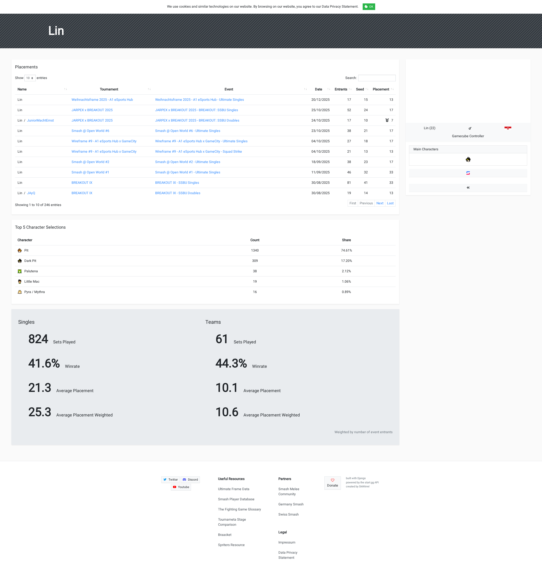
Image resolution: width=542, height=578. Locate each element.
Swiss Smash (288, 514)
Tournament (109, 89)
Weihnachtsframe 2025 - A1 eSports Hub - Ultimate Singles (199, 99)
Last (390, 203)
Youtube (183, 487)
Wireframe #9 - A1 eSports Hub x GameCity (104, 141)
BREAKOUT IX (82, 182)
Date (318, 89)
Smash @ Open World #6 (90, 130)
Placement (381, 89)
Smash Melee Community (288, 492)
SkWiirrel (364, 486)
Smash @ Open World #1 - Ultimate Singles (187, 172)
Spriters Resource (231, 545)
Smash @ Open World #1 (90, 172)
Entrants (341, 89)
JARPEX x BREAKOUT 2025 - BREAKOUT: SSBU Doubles (197, 120)
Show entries (31, 77)
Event (229, 89)
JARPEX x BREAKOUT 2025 (92, 110)
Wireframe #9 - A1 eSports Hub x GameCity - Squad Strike (198, 151)
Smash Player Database (236, 499)
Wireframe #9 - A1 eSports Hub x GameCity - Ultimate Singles (201, 141)
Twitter (173, 479)
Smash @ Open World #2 (90, 162)
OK (371, 6)
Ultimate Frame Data (233, 489)
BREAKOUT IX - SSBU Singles (177, 182)
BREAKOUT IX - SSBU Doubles (177, 193)
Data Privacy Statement (287, 555)
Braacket (224, 534)
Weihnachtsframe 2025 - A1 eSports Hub (102, 99)
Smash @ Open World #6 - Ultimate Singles (187, 130)
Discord (193, 479)
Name (22, 89)
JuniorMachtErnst (40, 120)
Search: (351, 77)
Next (379, 203)
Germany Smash (291, 504)
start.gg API (372, 482)
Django (361, 478)
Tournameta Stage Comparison (232, 522)
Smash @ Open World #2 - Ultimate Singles (187, 162)
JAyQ (31, 193)
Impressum (286, 542)
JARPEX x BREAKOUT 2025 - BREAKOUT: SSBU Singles (196, 110)
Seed (360, 89)
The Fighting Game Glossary (239, 509)
